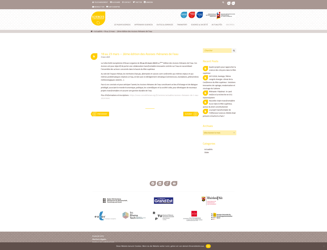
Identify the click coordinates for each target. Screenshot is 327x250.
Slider (206, 152)
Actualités (217, 24)
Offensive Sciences (143, 24)
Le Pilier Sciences (122, 24)
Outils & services (165, 24)
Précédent (102, 114)
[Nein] (324, 246)
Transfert (182, 24)
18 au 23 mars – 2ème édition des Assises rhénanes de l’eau (139, 54)
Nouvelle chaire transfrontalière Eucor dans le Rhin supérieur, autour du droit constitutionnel (219, 103)
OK (208, 246)
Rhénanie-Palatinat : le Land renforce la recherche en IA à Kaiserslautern (217, 94)
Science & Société (199, 24)
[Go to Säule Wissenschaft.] (92, 31)
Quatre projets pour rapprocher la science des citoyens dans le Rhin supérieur (219, 70)
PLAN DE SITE (98, 236)
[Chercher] (234, 50)
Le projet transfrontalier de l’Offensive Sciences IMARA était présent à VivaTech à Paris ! (219, 113)
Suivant (188, 114)
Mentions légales (99, 239)
